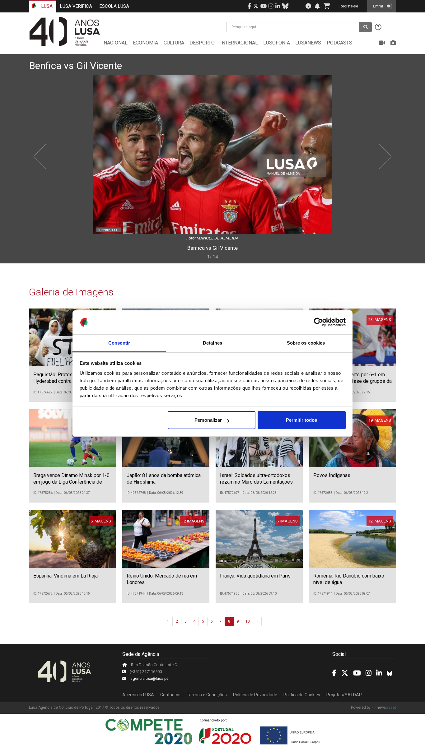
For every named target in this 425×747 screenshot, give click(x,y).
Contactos (170, 694)
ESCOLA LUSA (114, 6)
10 (247, 621)
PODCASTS (339, 43)
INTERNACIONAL (239, 43)
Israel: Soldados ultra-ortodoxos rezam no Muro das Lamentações (256, 478)
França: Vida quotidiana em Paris (255, 576)
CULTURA (174, 43)
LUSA (46, 6)
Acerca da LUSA (138, 694)
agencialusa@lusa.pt (149, 678)
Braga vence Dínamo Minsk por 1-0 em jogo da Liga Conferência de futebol (71, 481)
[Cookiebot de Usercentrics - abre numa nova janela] (318, 322)
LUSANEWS (308, 43)
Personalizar (208, 420)
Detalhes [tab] (212, 343)
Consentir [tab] (119, 343)
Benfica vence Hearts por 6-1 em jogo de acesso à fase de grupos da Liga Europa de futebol (352, 381)
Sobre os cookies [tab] (306, 343)
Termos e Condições (207, 694)
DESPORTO (202, 43)
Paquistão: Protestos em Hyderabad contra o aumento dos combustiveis (69, 381)
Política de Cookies (301, 694)
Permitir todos (301, 420)
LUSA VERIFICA (76, 6)
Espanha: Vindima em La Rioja (65, 576)
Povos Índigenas (331, 475)
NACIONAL (116, 43)
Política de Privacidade (255, 694)
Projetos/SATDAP (344, 694)
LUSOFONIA (276, 43)
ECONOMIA (145, 43)
